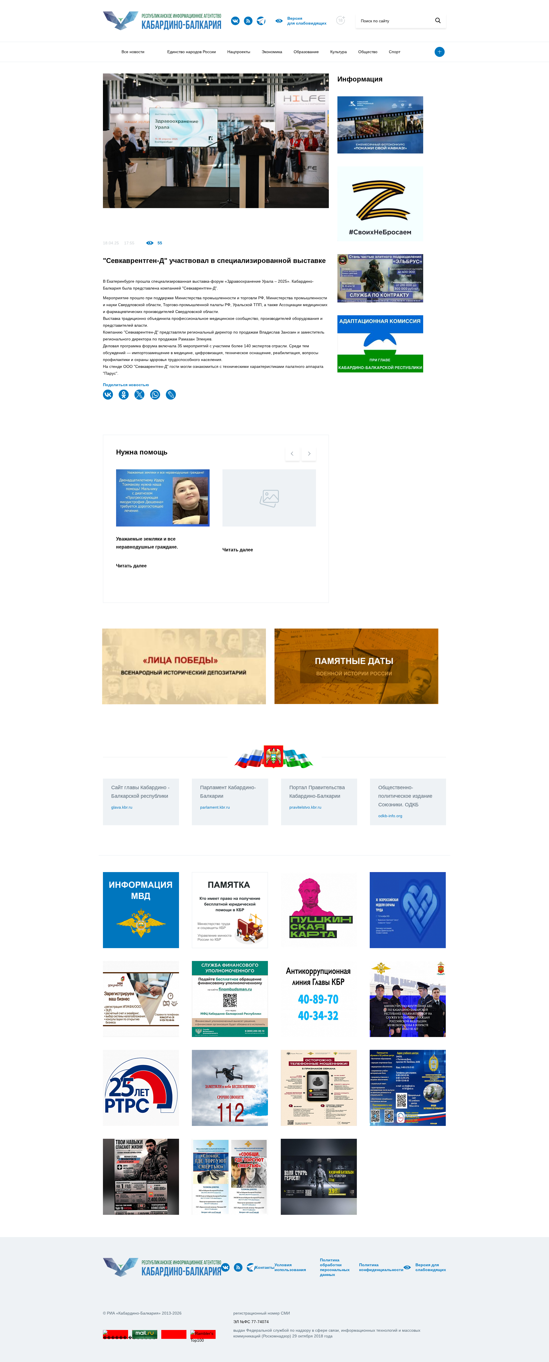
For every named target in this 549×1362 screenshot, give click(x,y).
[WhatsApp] (156, 398)
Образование (306, 51)
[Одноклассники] (124, 398)
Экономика (272, 51)
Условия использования (290, 1267)
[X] (140, 398)
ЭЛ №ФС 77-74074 (251, 1321)
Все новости (133, 51)
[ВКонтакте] (108, 398)
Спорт (394, 51)
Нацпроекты (238, 51)
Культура (338, 51)
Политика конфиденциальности (381, 1267)
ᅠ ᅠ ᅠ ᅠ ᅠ (308, 1267)
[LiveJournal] (171, 398)
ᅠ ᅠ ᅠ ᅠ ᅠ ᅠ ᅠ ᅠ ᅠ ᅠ (315, 1267)
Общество (367, 51)
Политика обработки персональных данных (335, 1267)
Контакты (264, 1267)
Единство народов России (191, 51)
